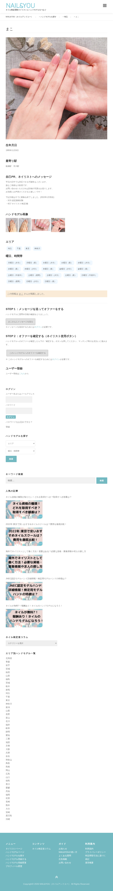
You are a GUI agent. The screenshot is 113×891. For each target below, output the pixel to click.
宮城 (8, 669)
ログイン (38, 327)
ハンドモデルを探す (15, 855)
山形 (8, 675)
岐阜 (8, 728)
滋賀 (8, 742)
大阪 (8, 749)
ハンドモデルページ (15, 852)
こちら (22, 373)
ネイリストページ (14, 848)
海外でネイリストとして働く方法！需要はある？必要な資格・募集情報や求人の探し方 (46, 551)
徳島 (8, 780)
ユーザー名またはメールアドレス (20, 394)
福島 (8, 679)
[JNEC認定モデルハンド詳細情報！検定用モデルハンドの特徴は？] (24, 591)
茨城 (8, 683)
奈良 (8, 756)
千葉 (8, 697)
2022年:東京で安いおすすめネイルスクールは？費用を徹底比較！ (36, 524)
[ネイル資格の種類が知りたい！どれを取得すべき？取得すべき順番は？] (24, 509)
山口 (8, 777)
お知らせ (63, 848)
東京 (8, 700)
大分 (8, 809)
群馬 (8, 690)
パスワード (10, 405)
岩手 (8, 665)
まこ (21, 293)
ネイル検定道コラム (41, 848)
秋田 (8, 672)
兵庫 (8, 753)
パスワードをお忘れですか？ (19, 422)
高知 (8, 791)
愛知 (8, 735)
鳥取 (8, 763)
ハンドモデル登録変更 (16, 862)
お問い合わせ (65, 862)
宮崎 (8, 812)
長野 (8, 714)
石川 (8, 721)
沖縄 (8, 819)
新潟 (8, 707)
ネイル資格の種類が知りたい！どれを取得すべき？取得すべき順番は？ (39, 497)
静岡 (8, 731)
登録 (8, 427)
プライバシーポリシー (95, 852)
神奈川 (9, 704)
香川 (8, 784)
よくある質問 (65, 855)
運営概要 (89, 862)
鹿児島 (9, 815)
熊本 (8, 805)
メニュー (104, 5)
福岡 (8, 795)
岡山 (8, 770)
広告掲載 (63, 859)
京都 (8, 745)
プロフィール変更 (14, 866)
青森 (8, 662)
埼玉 (8, 693)
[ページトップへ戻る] (56, 877)
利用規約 (89, 848)
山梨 (8, 710)
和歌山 (9, 760)
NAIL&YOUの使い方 (68, 852)
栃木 (8, 686)
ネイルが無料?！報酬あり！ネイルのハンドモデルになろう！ (34, 606)
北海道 (9, 658)
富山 (8, 718)
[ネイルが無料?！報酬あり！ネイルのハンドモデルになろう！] (24, 618)
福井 (8, 725)
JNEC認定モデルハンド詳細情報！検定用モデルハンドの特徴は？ (36, 578)
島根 (8, 766)
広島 (8, 774)
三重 (8, 739)
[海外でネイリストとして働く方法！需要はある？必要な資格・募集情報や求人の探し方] (24, 564)
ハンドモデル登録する (16, 859)
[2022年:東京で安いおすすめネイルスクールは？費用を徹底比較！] (24, 537)
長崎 (8, 801)
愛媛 (8, 787)
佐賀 (8, 798)
